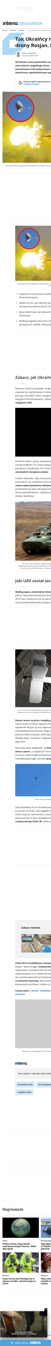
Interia (4, 30)
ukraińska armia (25, 1084)
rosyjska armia (24, 1092)
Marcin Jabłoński (29, 53)
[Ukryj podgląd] (45, 1309)
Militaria (21, 30)
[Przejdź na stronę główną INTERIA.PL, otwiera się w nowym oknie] (10, 23)
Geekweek (13, 30)
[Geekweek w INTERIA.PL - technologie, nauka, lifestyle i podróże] (31, 23)
